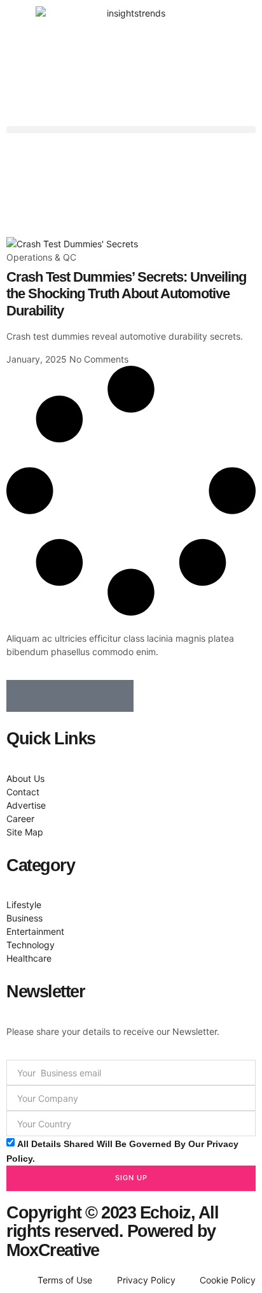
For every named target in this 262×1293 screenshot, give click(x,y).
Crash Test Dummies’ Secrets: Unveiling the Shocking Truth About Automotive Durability (126, 294)
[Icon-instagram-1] (86, 696)
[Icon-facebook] (22, 696)
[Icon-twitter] (54, 696)
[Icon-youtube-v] (118, 696)
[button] (131, 129)
